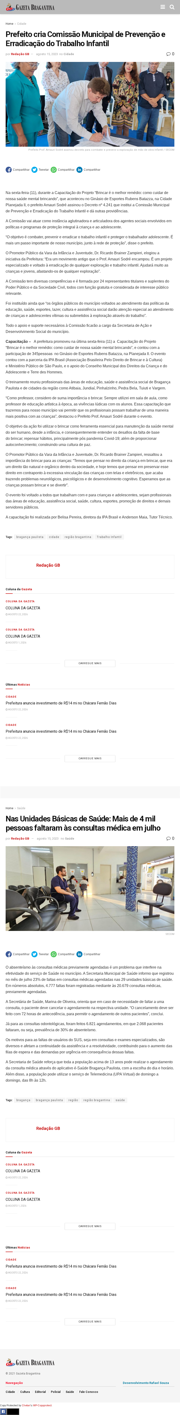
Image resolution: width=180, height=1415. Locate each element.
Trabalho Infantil (109, 537)
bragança (23, 1100)
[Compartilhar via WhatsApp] (63, 170)
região (73, 1100)
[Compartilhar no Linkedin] (88, 170)
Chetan (26, 1405)
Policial (55, 1392)
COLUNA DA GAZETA (23, 608)
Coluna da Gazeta (20, 601)
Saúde (21, 808)
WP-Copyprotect (42, 1405)
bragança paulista (30, 537)
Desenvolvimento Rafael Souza (146, 1383)
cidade (54, 537)
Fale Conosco (88, 1392)
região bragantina (78, 537)
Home (9, 23)
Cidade (21, 23)
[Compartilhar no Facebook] (18, 170)
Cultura (25, 1392)
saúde (120, 1100)
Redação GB (20, 54)
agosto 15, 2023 (47, 54)
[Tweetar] (40, 170)
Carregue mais (90, 663)
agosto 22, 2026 (18, 614)
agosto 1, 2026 (17, 642)
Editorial (40, 1392)
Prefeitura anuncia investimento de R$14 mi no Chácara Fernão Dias (61, 703)
